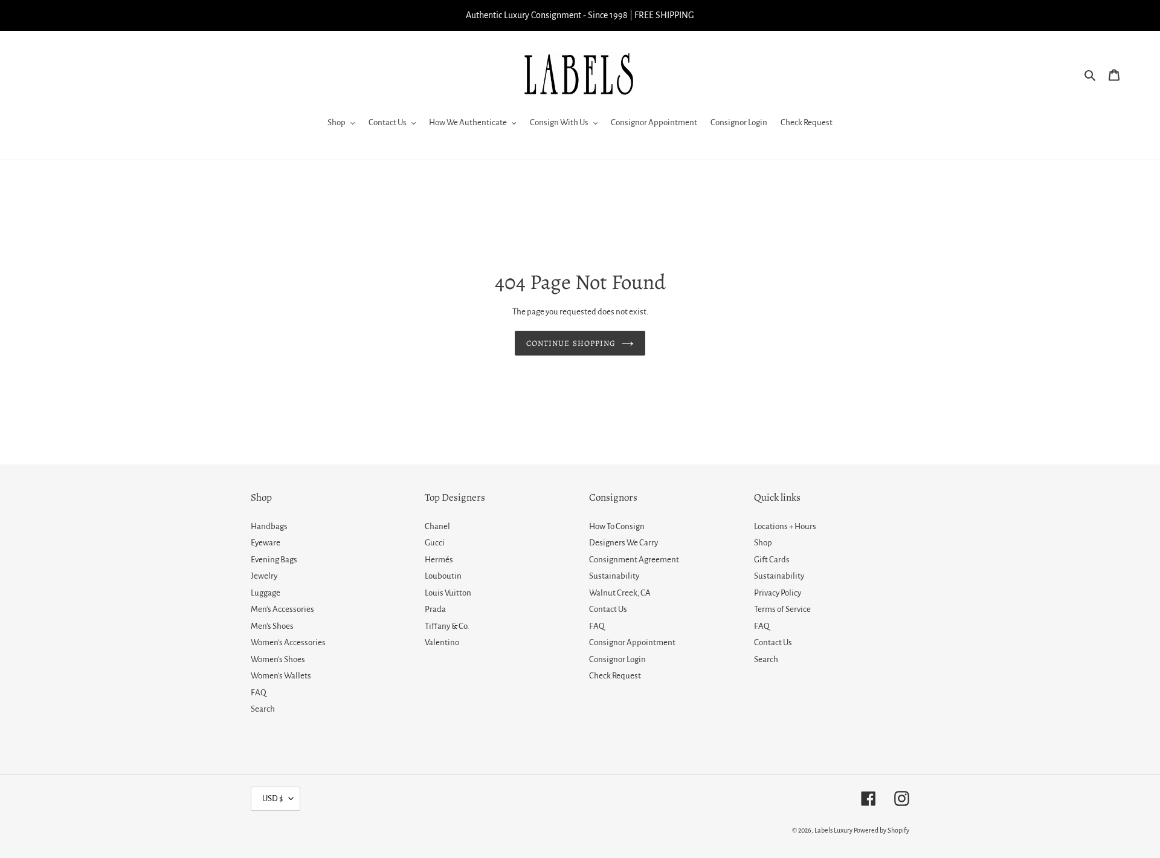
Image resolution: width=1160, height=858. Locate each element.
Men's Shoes (272, 626)
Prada (435, 609)
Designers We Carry (623, 542)
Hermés (439, 559)
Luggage (265, 592)
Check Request (615, 675)
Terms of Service (782, 609)
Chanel (437, 526)
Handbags (269, 526)
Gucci (435, 542)
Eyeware (265, 542)
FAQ (258, 692)
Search (263, 708)
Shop (763, 542)
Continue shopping (571, 343)
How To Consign (617, 526)
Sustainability (614, 575)
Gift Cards (772, 559)
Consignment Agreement (634, 559)
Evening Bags (274, 559)
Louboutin (443, 575)
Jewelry (264, 575)
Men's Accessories (282, 609)
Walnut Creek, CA (620, 592)
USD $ (272, 798)
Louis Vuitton (448, 592)
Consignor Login (617, 659)
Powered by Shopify (881, 830)
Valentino (442, 642)
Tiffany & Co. (447, 626)
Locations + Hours (785, 526)
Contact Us (608, 609)
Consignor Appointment (632, 642)
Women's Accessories (288, 642)
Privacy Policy (777, 592)
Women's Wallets (281, 675)
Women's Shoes (278, 659)
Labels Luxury (833, 830)
